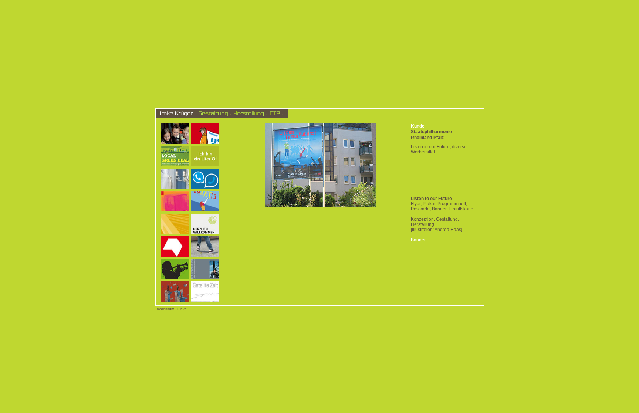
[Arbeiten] (344, 113)
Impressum (165, 309)
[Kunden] (422, 113)
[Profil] (308, 113)
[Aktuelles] (383, 113)
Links (182, 309)
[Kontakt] (459, 113)
